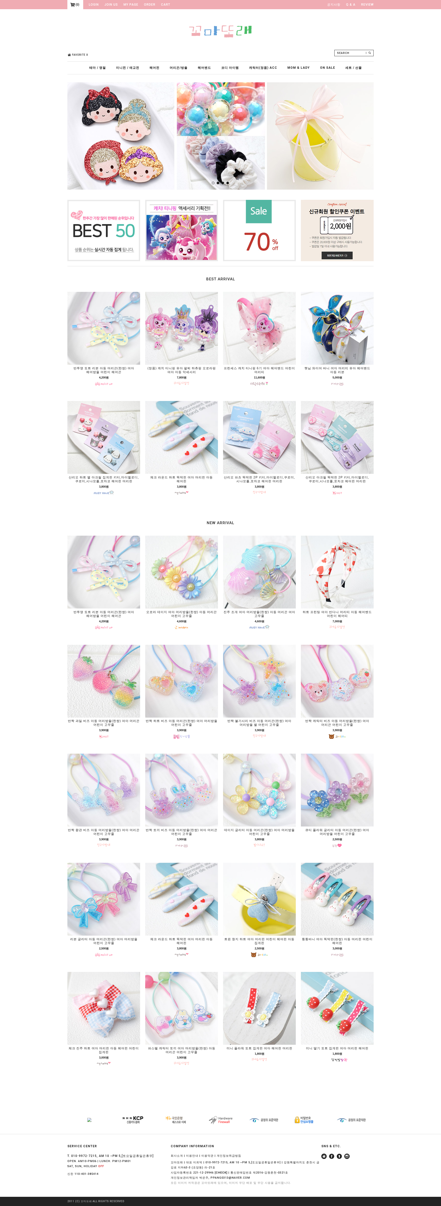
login (94, 4)
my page (131, 4)
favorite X (80, 54)
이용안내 (192, 1155)
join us (111, 4)
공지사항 (333, 4)
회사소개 (177, 1155)
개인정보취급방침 (229, 1155)
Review (367, 4)
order (149, 4)
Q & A (351, 4)
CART (165, 4)
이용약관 (207, 1155)
